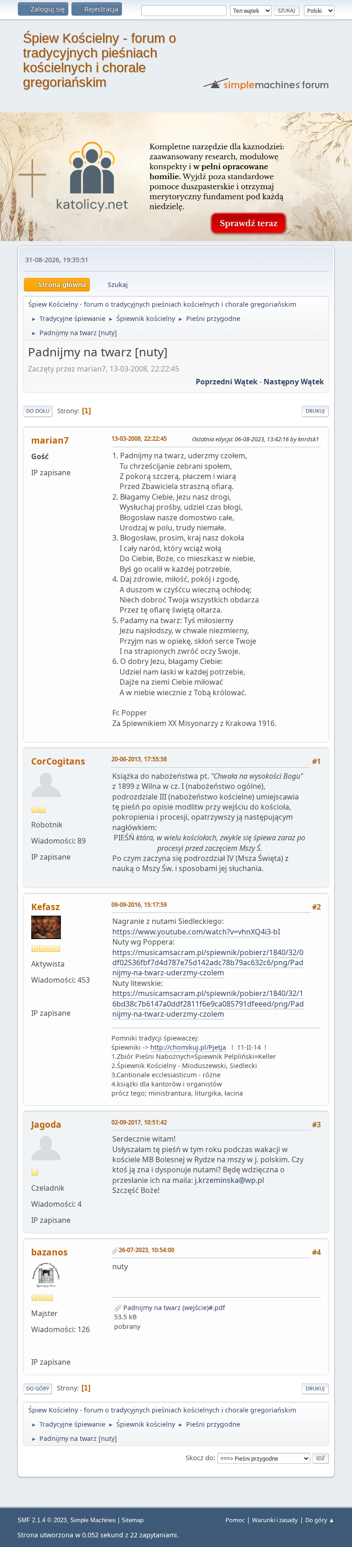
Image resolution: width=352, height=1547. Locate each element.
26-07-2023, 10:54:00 (146, 1250)
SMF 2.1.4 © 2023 (41, 1520)
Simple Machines (93, 1520)
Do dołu (38, 410)
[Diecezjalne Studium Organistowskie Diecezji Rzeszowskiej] (34, 1345)
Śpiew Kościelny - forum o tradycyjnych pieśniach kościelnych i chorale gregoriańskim (99, 60)
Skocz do (200, 1457)
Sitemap (132, 1520)
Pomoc (235, 1520)
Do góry (37, 1388)
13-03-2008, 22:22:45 (139, 438)
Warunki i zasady (275, 1520)
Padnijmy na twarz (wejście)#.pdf (173, 1307)
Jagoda (46, 1124)
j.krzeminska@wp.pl (229, 1180)
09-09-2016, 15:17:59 (139, 904)
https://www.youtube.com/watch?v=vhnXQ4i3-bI (196, 932)
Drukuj (315, 410)
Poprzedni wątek (227, 382)
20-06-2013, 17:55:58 (139, 759)
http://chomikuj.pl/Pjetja (188, 1047)
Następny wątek (294, 382)
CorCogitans (58, 761)
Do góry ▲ (320, 1520)
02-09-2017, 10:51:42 (139, 1122)
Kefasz (45, 906)
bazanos (49, 1252)
